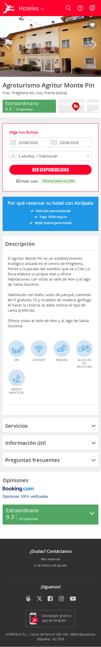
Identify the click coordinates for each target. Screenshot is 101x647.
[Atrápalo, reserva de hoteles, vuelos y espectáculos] (9, 8)
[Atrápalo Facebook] (51, 599)
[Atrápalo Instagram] (62, 599)
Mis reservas (50, 559)
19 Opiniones (24, 109)
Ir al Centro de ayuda (50, 565)
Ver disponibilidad (50, 169)
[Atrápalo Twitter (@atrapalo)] (39, 599)
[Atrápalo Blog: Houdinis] (28, 598)
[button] (92, 25)
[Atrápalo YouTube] (73, 599)
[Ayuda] (80, 8)
